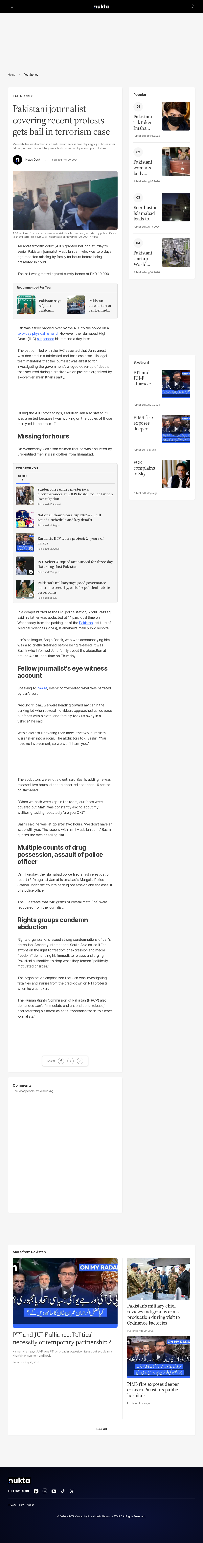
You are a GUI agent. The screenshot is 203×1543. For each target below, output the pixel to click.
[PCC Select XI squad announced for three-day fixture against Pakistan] (25, 566)
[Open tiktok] (62, 1491)
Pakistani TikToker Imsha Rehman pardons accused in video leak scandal (144, 122)
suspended (45, 339)
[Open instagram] (45, 1491)
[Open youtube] (54, 1491)
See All (101, 1429)
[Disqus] (65, 1151)
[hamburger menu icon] (12, 6)
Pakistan (86, 623)
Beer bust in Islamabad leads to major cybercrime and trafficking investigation (145, 213)
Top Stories (23, 96)
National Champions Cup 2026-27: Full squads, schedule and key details (69, 517)
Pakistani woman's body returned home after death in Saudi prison (144, 167)
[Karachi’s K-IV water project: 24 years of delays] (25, 542)
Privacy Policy (16, 1504)
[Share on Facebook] (61, 1061)
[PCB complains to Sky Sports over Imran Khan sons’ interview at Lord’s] (176, 473)
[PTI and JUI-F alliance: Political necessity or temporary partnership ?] (176, 383)
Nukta (42, 688)
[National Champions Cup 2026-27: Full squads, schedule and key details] (25, 519)
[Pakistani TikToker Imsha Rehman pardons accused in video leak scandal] (176, 116)
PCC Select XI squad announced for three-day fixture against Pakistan (75, 564)
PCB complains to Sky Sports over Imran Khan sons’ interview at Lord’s (145, 468)
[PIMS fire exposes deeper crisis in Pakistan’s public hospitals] (176, 428)
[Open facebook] (36, 1491)
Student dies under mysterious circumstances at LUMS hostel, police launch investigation (75, 494)
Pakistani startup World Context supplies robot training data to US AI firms (143, 258)
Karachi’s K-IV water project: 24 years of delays (70, 541)
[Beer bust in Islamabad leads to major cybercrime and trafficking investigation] (176, 207)
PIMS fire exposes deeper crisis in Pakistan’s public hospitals (143, 423)
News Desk (32, 159)
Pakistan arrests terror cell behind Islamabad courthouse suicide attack (100, 305)
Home (11, 74)
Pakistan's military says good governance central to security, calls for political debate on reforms (73, 587)
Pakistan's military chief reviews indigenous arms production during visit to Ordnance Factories (153, 1314)
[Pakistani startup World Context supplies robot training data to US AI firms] (176, 252)
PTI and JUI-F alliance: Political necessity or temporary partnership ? (145, 378)
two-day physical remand (37, 333)
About (30, 1504)
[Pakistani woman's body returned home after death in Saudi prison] (176, 161)
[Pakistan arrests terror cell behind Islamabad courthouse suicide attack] (76, 304)
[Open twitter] (71, 1491)
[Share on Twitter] (70, 1061)
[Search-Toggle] (192, 6)
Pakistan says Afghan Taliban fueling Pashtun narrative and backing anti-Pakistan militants (50, 305)
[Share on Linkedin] (80, 1061)
